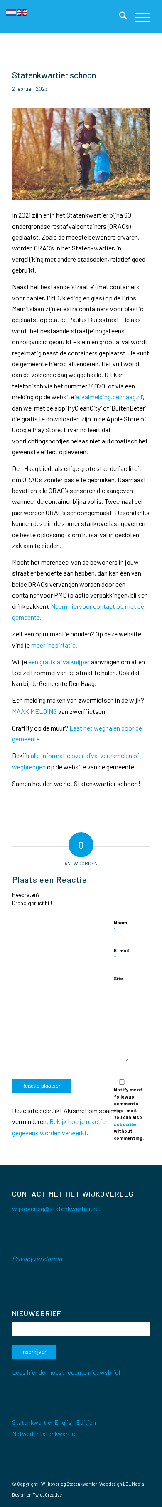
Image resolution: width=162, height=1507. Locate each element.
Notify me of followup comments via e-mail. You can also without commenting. (129, 1114)
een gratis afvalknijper (59, 662)
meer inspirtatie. (54, 645)
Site (118, 978)
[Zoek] (119, 16)
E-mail (121, 954)
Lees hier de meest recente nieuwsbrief (66, 1372)
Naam (120, 926)
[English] (22, 11)
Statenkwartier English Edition (54, 1422)
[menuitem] (119, 16)
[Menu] (138, 16)
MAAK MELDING (34, 711)
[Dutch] (11, 11)
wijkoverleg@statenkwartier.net (56, 1208)
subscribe (125, 1124)
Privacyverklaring (37, 1258)
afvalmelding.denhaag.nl (109, 397)
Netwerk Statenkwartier (44, 1433)
